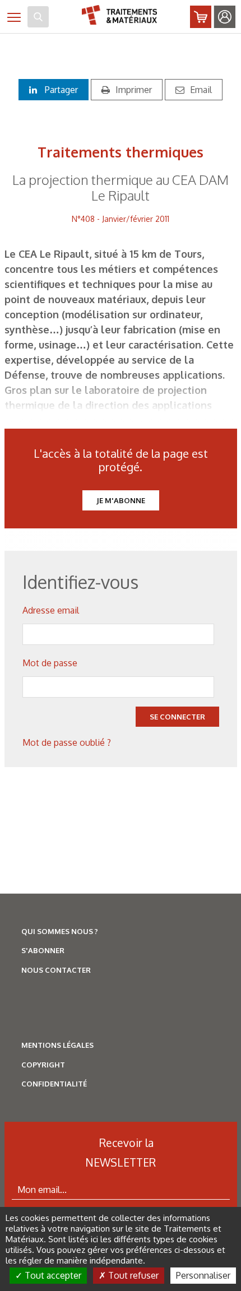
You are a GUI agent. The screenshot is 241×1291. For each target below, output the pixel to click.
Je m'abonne (120, 500)
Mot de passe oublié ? (66, 742)
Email (201, 89)
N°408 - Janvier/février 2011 (120, 219)
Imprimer (133, 89)
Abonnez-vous (200, 17)
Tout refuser (132, 1275)
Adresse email (50, 610)
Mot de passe (49, 662)
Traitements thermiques (120, 152)
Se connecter (177, 716)
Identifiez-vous (224, 17)
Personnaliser (203, 1275)
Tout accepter (51, 1275)
